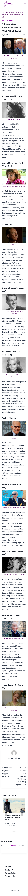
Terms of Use (10, 876)
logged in (14, 846)
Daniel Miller (7, 35)
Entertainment (7, 20)
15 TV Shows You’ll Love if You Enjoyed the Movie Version (14, 817)
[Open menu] (25, 3)
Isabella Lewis (11, 823)
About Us (8, 867)
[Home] (3, 12)
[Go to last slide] (6, 814)
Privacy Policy (10, 873)
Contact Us (9, 870)
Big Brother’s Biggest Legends (7, 772)
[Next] (22, 814)
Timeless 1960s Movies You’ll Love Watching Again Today (21, 776)
